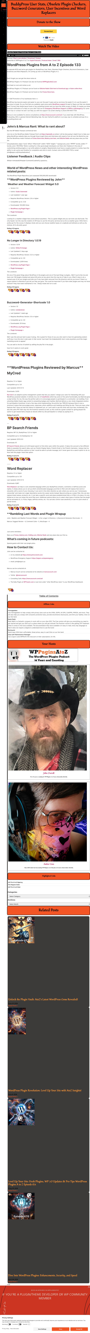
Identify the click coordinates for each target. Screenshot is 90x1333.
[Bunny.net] (49, 631)
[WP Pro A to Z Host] (49, 887)
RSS (59, 60)
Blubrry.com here (50, 138)
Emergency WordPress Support (55, 108)
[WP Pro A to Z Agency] (49, 882)
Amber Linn (49, 864)
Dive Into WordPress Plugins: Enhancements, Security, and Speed (42, 1275)
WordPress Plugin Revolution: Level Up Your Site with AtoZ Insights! (44, 1090)
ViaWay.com (32, 535)
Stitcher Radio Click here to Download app (53, 88)
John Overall (48, 773)
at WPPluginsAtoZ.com (49, 82)
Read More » (13, 1005)
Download (31, 58)
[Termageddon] (49, 613)
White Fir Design (21, 248)
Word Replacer (12, 487)
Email (54, 60)
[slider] (86, 55)
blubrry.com (23, 535)
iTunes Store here (38, 138)
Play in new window (19, 58)
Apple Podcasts (35, 60)
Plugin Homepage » (17, 212)
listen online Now (76, 88)
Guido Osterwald (21, 191)
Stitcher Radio (64, 138)
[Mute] (83, 55)
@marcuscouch (21, 575)
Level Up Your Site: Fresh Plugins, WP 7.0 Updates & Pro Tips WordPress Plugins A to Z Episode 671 (47, 1183)
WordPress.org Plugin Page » (20, 208)
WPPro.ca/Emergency (75, 108)
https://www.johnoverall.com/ (32, 555)
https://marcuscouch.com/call (51, 115)
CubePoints (45, 397)
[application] (48, 55)
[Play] (9, 55)
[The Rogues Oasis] (49, 884)
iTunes (16, 535)
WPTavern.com (28, 582)
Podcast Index (47, 60)
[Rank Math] (49, 623)
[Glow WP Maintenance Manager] (49, 635)
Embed (38, 58)
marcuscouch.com (50, 572)
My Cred (10, 395)
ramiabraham (20, 310)
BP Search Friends (13, 446)
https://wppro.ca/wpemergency (42, 558)
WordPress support (58, 104)
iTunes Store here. (48, 92)
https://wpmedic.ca (47, 134)
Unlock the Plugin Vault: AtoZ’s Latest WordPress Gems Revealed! (43, 999)
